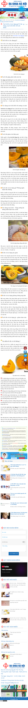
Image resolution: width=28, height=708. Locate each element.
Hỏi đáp (2, 526)
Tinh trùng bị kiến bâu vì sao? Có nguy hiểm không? (18, 610)
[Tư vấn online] (14, 455)
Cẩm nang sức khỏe (5, 524)
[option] (14, 15)
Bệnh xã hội (3, 523)
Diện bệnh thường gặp (6, 520)
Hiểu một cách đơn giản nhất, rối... (15, 644)
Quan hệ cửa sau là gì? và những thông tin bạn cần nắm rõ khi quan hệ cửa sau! (18, 618)
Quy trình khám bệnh (11, 560)
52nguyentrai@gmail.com (12, 683)
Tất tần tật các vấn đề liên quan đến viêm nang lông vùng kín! (18, 601)
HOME (3, 20)
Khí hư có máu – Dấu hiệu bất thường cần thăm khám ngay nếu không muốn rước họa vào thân (17, 585)
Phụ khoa (3, 521)
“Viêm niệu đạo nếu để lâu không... (15, 633)
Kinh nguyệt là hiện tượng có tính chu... (16, 655)
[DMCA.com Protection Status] (3, 700)
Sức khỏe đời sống (10, 20)
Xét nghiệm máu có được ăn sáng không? (17, 592)
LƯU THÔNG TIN (14, 553)
